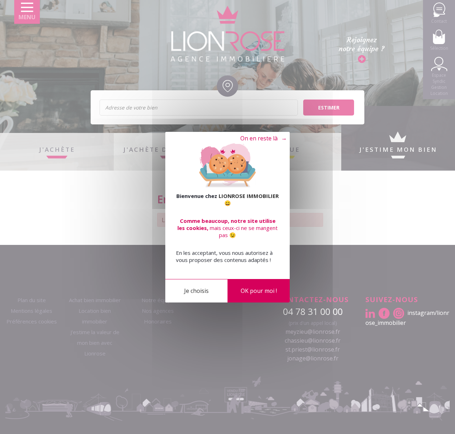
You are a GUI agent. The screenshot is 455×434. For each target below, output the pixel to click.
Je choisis (196, 290)
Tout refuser (260, 139)
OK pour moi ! (259, 290)
